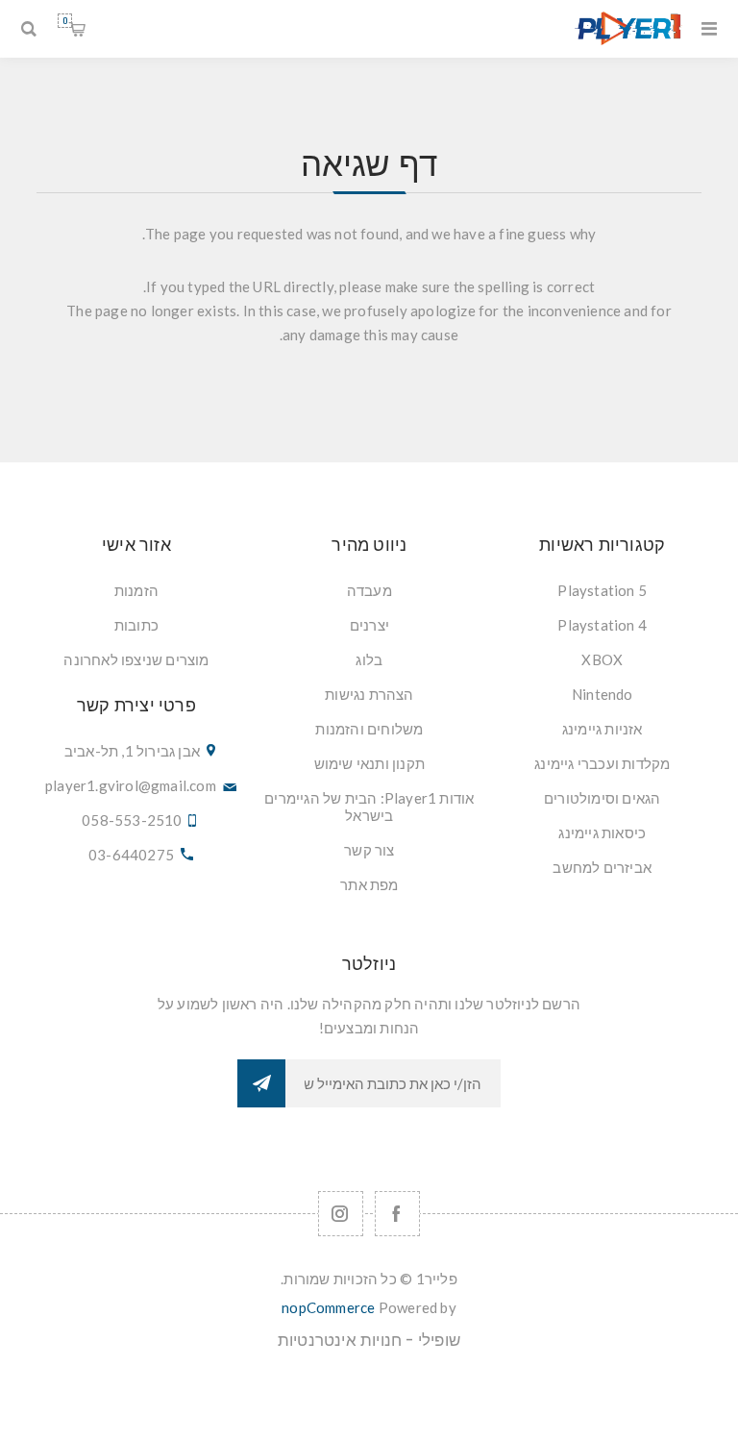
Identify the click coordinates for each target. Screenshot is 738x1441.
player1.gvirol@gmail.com (130, 785)
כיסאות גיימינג (602, 832)
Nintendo (602, 694)
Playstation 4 (602, 625)
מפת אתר (369, 884)
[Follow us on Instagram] (340, 1213)
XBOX (602, 659)
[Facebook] (397, 1213)
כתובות (136, 625)
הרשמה (261, 1083)
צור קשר (369, 849)
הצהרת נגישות (369, 694)
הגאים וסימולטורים (602, 798)
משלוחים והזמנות (369, 728)
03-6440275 (131, 854)
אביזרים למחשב (602, 867)
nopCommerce (328, 1307)
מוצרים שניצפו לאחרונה (136, 659)
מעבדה (369, 590)
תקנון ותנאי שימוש (369, 763)
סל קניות (64, 20)
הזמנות (136, 590)
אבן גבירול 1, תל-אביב (132, 750)
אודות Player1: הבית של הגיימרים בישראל (369, 806)
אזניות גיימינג (602, 728)
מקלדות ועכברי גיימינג (602, 763)
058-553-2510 (132, 820)
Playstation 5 (602, 590)
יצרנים (369, 625)
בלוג (369, 659)
